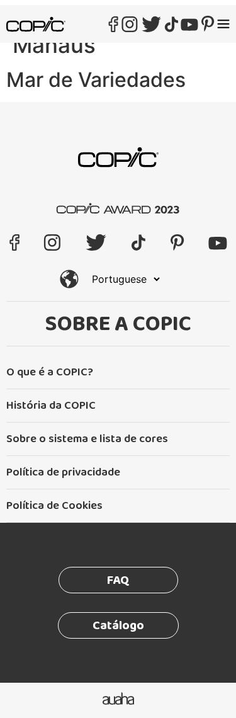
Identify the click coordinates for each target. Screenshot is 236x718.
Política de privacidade (63, 472)
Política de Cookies (54, 506)
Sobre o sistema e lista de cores (87, 439)
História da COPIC (51, 405)
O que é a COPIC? (49, 372)
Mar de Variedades (96, 79)
